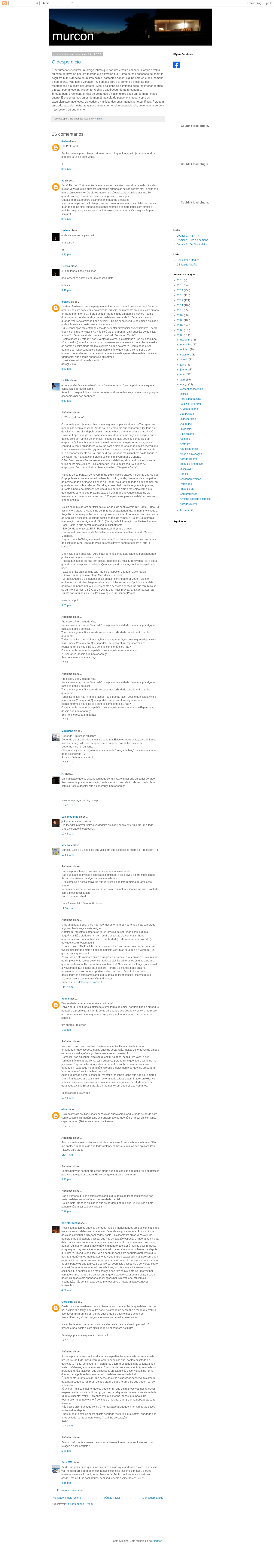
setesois (66, 845)
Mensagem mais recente (67, 1497)
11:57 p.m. (67, 987)
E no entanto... (188, 433)
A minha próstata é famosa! (195, 498)
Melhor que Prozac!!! (90, 982)
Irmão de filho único (191, 463)
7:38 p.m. (66, 1211)
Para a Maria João (190, 398)
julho (183, 364)
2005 (180, 335)
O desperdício (66, 62)
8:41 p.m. (66, 254)
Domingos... (187, 483)
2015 (180, 285)
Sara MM (66, 1462)
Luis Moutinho (69, 816)
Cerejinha (67, 1301)
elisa (64, 1109)
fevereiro (185, 510)
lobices (65, 301)
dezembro (186, 339)
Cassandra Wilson (190, 479)
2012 (180, 300)
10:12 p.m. (67, 719)
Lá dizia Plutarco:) (190, 403)
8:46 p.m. (66, 1482)
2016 (180, 280)
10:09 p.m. (67, 662)
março (184, 384)
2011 (180, 305)
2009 (180, 315)
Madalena (67, 731)
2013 (180, 295)
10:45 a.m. (67, 1097)
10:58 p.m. (67, 854)
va (62, 180)
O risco (184, 393)
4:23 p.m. (66, 1179)
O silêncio (185, 429)
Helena (65, 230)
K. (62, 773)
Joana (65, 998)
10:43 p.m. (67, 805)
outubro (185, 349)
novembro (186, 344)
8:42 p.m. (66, 290)
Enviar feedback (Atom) (80, 1503)
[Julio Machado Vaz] (176, 67)
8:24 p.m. (66, 169)
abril (183, 379)
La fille (65, 380)
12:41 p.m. (67, 1425)
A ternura (185, 443)
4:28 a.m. (66, 1290)
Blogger (156, 1540)
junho (184, 369)
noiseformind (69, 1223)
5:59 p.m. (66, 1450)
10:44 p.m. (67, 833)
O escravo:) (186, 468)
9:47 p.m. (66, 401)
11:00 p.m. (67, 908)
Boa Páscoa (187, 413)
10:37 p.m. (67, 762)
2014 (180, 290)
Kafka (65, 141)
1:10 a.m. (66, 1029)
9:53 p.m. (66, 605)
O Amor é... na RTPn (188, 235)
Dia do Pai (186, 423)
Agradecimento (189, 458)
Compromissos (188, 493)
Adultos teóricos (189, 448)
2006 (180, 330)
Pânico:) (184, 473)
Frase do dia (187, 488)
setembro (186, 354)
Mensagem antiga (152, 1497)
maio (183, 374)
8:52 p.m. (66, 368)
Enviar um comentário (70, 1490)
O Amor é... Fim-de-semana (192, 240)
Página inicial (112, 1497)
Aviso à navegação (191, 454)
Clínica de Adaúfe (187, 264)
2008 (180, 320)
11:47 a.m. (67, 1154)
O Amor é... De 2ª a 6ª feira (192, 244)
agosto (184, 359)
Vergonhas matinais (191, 389)
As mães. (185, 438)
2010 (180, 310)
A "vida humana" (189, 408)
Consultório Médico (188, 260)
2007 (180, 325)
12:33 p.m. (67, 1340)
